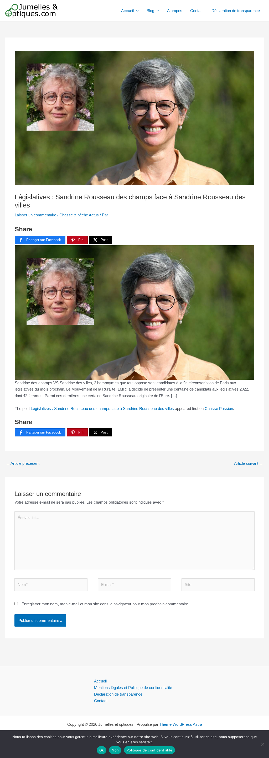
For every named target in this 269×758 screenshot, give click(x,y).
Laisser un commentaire (35, 215)
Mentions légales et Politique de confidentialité (133, 687)
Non (115, 750)
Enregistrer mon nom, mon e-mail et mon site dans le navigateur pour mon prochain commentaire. (105, 604)
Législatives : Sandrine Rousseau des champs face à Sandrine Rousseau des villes (102, 408)
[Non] (262, 744)
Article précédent (22, 463)
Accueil (127, 10)
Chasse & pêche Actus (79, 215)
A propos (174, 10)
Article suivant (248, 463)
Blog (150, 10)
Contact (197, 10)
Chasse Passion (219, 408)
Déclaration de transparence (235, 10)
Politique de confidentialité (149, 750)
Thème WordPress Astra (180, 724)
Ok (101, 750)
